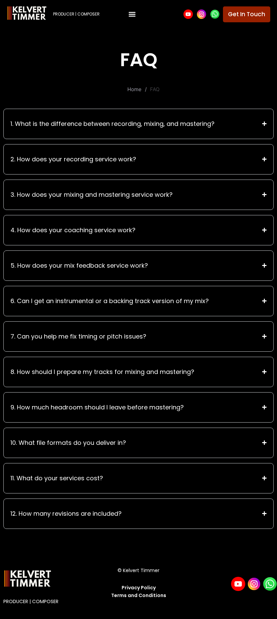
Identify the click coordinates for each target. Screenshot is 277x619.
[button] (132, 14)
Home (134, 89)
